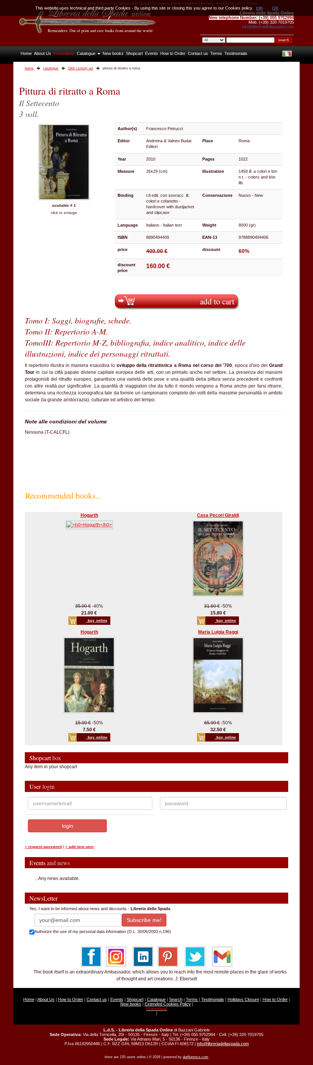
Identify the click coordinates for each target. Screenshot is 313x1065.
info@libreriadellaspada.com (268, 26)
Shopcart (134, 53)
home (29, 68)
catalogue (50, 68)
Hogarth (89, 515)
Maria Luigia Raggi (218, 632)
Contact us (198, 53)
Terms (216, 53)
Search (175, 999)
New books (113, 53)
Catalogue (87, 53)
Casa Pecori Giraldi (218, 515)
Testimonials (235, 53)
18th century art (80, 68)
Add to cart (217, 301)
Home (26, 53)
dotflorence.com (195, 1057)
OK (275, 8)
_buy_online (96, 621)
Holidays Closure (243, 999)
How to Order (173, 53)
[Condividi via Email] (222, 956)
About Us (42, 53)
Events (151, 53)
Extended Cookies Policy (168, 1004)
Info (259, 8)
